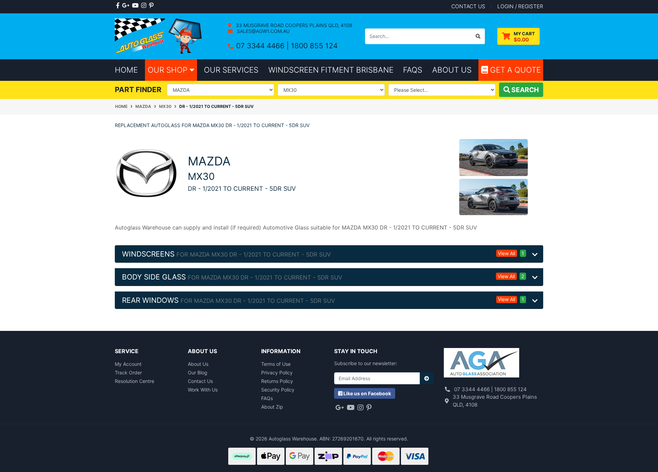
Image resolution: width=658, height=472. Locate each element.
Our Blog (197, 372)
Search (524, 90)
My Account (128, 364)
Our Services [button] (231, 69)
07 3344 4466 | (263, 45)
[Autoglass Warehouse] (159, 36)
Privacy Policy (277, 372)
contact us (468, 6)
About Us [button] (452, 69)
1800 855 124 (314, 45)
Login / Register (520, 6)
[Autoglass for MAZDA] (146, 172)
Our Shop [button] (169, 69)
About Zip (272, 407)
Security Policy (277, 390)
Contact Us (200, 381)
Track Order (128, 372)
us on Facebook (367, 393)
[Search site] (478, 36)
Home (126, 69)
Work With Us (203, 390)
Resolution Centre (134, 381)
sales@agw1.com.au (262, 31)
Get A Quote (514, 69)
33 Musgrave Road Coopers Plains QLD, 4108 (293, 25)
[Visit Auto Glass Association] (481, 364)
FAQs (267, 398)
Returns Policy (277, 381)
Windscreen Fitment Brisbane (330, 69)
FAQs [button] (412, 69)
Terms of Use (276, 364)
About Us (198, 364)
